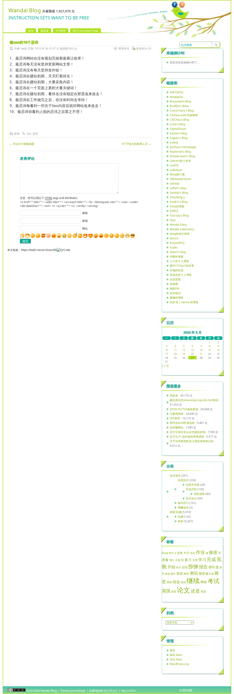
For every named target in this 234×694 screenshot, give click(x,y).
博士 (171, 560)
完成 (211, 559)
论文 (183, 590)
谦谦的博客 (176, 298)
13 (192, 350)
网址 (85, 228)
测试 (194, 573)
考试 (213, 581)
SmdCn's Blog (178, 202)
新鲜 (17, 134)
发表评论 (141, 48)
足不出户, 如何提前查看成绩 (187, 436)
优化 (192, 553)
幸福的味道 (176, 270)
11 (175, 350)
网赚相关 (183, 507)
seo (29, 134)
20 (192, 353)
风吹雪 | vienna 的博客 (184, 302)
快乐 (178, 567)
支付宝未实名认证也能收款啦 (187, 432)
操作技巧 (183, 503)
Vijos (173, 220)
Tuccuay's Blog (179, 215)
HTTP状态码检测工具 (136, 144)
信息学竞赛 (192, 485)
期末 (179, 573)
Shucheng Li (177, 197)
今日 (186, 553)
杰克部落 (175, 279)
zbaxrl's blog (178, 252)
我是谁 (44, 31)
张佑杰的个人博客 (181, 275)
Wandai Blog (24, 10)
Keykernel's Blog (180, 152)
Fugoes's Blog (178, 138)
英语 (173, 591)
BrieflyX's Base (179, 106)
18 (175, 353)
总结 (185, 567)
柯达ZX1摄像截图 (22, 144)
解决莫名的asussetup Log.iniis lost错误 (194, 400)
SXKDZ (174, 211)
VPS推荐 (61, 31)
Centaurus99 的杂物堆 (184, 115)
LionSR (174, 165)
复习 (188, 559)
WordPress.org (179, 664)
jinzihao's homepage (183, 147)
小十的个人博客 (179, 261)
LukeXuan (176, 170)
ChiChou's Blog (179, 120)
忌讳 (35, 134)
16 (218, 350)
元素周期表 (176, 414)
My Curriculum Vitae (85, 31)
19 (183, 353)
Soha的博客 (177, 206)
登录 (172, 650)
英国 (166, 591)
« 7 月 (165, 366)
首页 (31, 31)
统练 (183, 582)
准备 (165, 559)
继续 (193, 580)
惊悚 (193, 566)
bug (165, 553)
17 (166, 353)
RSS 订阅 (182, 4)
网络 (203, 582)
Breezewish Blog (180, 101)
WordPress (110, 691)
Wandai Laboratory (182, 229)
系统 (169, 582)
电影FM (174, 288)
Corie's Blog (177, 124)
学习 (202, 559)
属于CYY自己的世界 (182, 266)
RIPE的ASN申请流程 (182, 423)
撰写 (211, 567)
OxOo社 (175, 183)
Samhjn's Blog (179, 193)
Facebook (174, 4)
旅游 (167, 573)
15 (209, 350)
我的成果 (199, 494)
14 (201, 350)
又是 (178, 560)
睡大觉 (210, 574)
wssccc (174, 238)
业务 (180, 553)
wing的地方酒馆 (179, 234)
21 (201, 353)
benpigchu (176, 97)
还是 (195, 591)
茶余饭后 (175, 293)
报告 (203, 567)
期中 (173, 573)
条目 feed (176, 655)
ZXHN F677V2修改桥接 (184, 409)
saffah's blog (178, 188)
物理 (202, 573)
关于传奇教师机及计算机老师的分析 (192, 441)
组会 (176, 581)
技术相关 (175, 475)
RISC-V (172, 553)
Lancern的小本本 (180, 161)
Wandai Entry (178, 225)
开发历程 (191, 489)
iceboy (174, 142)
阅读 (203, 591)
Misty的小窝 (177, 174)
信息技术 (183, 480)
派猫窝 (174, 284)
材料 (186, 573)
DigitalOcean (178, 129)
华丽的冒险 (176, 256)
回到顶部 (186, 690)
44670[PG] (176, 92)
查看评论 (123, 48)
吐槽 (180, 517)
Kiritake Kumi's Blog (182, 156)
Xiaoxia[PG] (177, 243)
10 (166, 350)
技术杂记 (191, 498)
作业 (200, 552)
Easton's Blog (178, 133)
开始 (171, 566)
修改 (213, 552)
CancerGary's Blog (182, 110)
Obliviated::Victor (180, 179)
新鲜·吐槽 (175, 512)
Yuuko (174, 247)
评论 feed (176, 659)
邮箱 (85, 221)
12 (183, 350)
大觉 (195, 560)
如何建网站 (176, 427)
